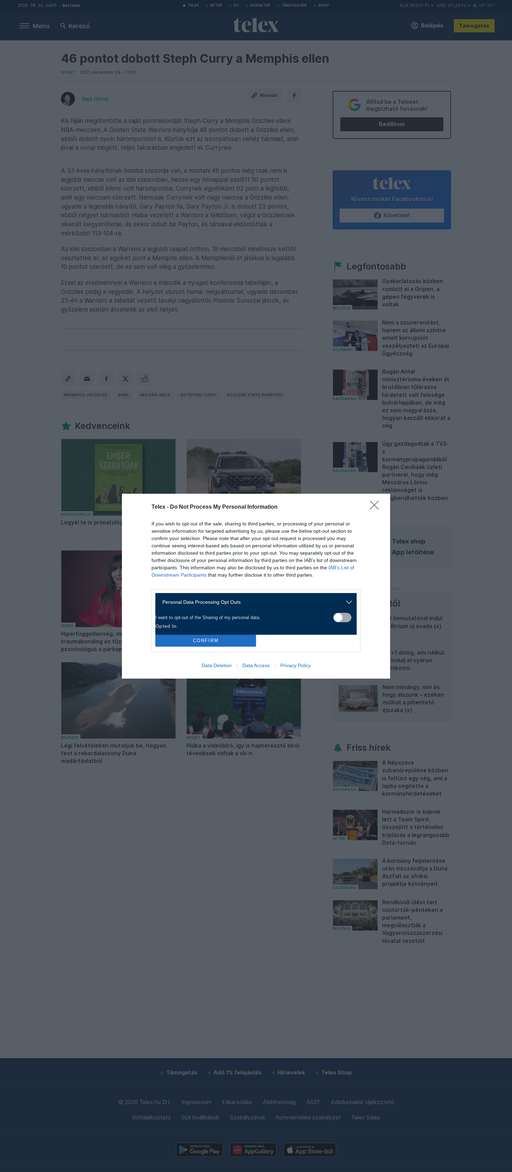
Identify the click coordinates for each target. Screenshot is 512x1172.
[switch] (342, 617)
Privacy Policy (295, 665)
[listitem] (253, 602)
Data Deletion (217, 665)
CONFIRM (206, 640)
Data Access (256, 665)
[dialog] (256, 586)
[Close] (376, 507)
